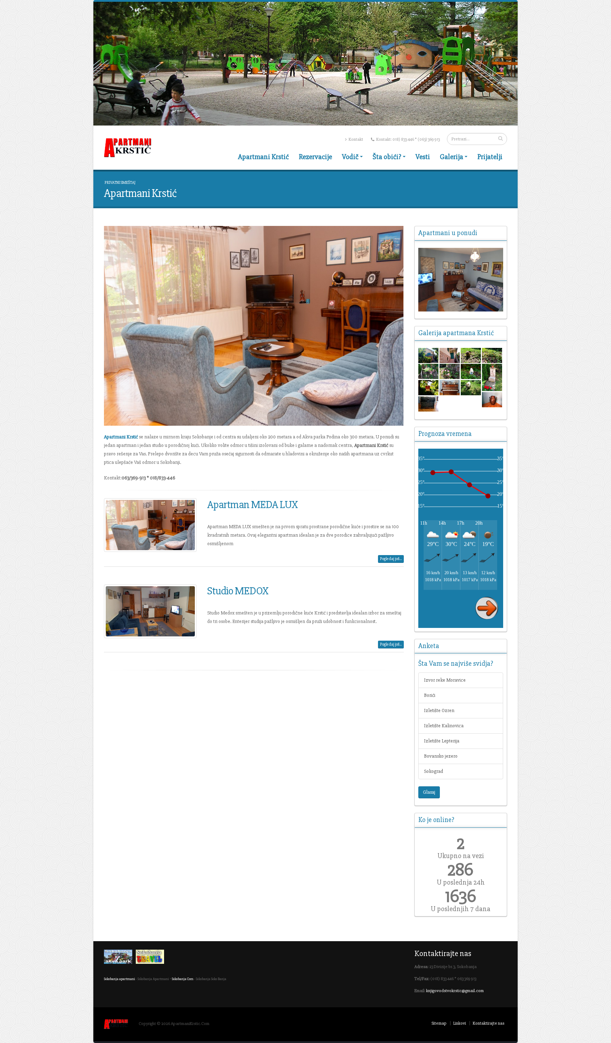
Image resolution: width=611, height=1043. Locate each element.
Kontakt (355, 139)
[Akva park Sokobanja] (120, 958)
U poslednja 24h (461, 882)
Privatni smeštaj (120, 182)
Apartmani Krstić (263, 156)
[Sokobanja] (152, 958)
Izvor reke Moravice (445, 680)
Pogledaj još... (391, 558)
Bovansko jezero (441, 756)
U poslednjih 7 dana (460, 909)
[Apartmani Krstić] (461, 279)
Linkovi (459, 1023)
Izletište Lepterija (441, 741)
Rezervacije (315, 156)
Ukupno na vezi (460, 856)
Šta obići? (387, 156)
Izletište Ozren (439, 710)
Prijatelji (489, 156)
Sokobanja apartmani (119, 979)
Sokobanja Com (182, 979)
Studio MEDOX (237, 591)
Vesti (422, 156)
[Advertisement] (254, 727)
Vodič (350, 156)
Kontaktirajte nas (488, 1023)
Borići (429, 695)
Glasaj (429, 792)
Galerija (451, 156)
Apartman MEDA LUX (252, 504)
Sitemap (439, 1023)
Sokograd (433, 771)
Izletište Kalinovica (444, 726)
